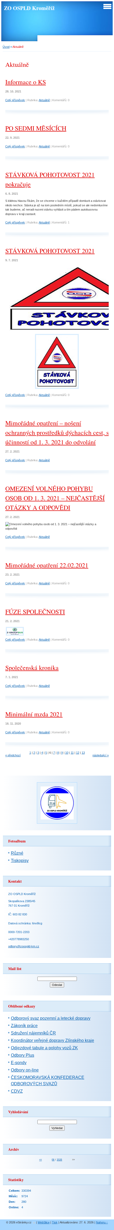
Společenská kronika (32, 667)
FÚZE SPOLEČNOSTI (35, 611)
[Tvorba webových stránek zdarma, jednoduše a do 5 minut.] (34, 1223)
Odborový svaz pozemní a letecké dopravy (50, 1018)
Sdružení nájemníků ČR (33, 1033)
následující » (101, 755)
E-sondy (19, 1062)
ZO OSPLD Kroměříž (29, 8)
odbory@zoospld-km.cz (23, 946)
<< (40, 1159)
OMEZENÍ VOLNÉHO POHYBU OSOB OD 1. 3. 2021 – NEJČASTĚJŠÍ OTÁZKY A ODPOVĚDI (55, 498)
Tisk (55, 1222)
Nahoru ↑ (102, 1222)
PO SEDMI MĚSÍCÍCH (35, 128)
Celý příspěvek (15, 100)
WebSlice (44, 1222)
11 (72, 752)
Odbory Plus (22, 1055)
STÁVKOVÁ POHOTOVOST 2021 (50, 250)
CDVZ (17, 1091)
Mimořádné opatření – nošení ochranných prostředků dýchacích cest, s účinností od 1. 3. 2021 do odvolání (57, 432)
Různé (17, 853)
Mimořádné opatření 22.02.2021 (46, 565)
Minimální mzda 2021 (34, 714)
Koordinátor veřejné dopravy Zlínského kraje (52, 1040)
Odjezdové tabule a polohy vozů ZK (44, 1048)
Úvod (6, 46)
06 (53, 1159)
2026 (59, 1159)
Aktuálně (44, 100)
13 (83, 752)
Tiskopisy (20, 860)
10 (66, 752)
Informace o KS (25, 82)
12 (77, 752)
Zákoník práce (24, 1025)
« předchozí (13, 755)
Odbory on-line (25, 1070)
